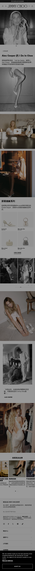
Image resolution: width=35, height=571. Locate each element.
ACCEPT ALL (17, 566)
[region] (17, 561)
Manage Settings (7, 561)
